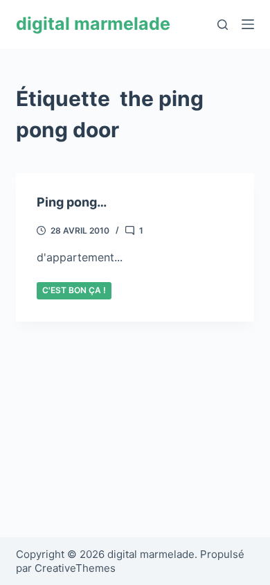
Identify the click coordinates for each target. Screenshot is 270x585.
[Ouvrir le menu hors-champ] (248, 24)
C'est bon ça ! (74, 290)
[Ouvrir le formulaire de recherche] (222, 24)
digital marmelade (93, 23)
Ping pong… (72, 202)
